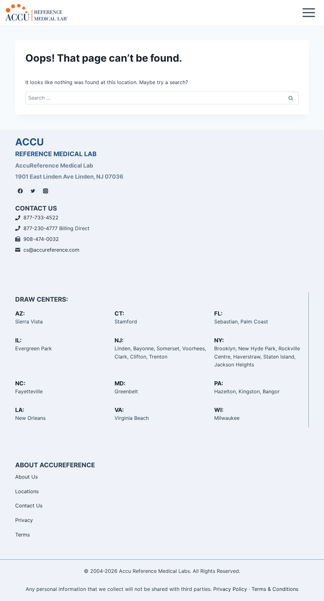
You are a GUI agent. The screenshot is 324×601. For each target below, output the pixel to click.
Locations (27, 491)
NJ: (119, 340)
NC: (20, 383)
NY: (219, 340)
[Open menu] (308, 12)
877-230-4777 (40, 228)
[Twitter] (33, 191)
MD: (120, 383)
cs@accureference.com (51, 250)
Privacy (24, 520)
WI (218, 410)
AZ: (20, 313)
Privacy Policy (230, 589)
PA (217, 383)
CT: (119, 313)
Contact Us (28, 505)
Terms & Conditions (275, 589)
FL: (218, 313)
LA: (19, 410)
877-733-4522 (41, 217)
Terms (22, 534)
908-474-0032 (41, 239)
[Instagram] (45, 191)
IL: (18, 340)
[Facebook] (20, 191)
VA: (119, 410)
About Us (26, 477)
